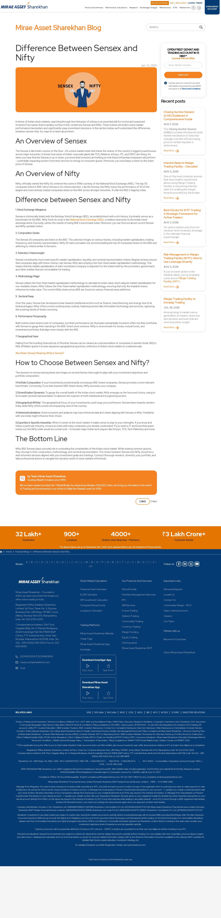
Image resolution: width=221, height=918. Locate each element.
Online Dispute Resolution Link (39, 731)
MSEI (122, 712)
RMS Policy (118, 721)
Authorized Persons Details (103, 731)
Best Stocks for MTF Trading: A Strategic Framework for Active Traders (182, 213)
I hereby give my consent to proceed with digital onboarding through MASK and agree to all (185, 86)
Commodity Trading (132, 621)
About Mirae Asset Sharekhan (179, 652)
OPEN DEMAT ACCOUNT (212, 7)
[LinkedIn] (184, 564)
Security (128, 721)
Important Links (172, 580)
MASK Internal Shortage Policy (67, 740)
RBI (148, 712)
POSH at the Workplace (55, 737)
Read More (169, 150)
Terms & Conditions (56, 721)
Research (133, 7)
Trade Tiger (86, 638)
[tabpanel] (183, 131)
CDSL (131, 712)
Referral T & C (73, 721)
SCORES (175, 712)
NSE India (112, 712)
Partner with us (172, 631)
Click (90, 859)
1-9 (90, 566)
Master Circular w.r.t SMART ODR (175, 740)
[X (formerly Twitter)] (191, 564)
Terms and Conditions (191, 89)
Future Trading (130, 610)
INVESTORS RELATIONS (193, 712)
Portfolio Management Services (139, 594)
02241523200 (27, 656)
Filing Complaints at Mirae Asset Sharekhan (161, 731)
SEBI (89, 712)
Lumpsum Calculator (91, 610)
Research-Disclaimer (143, 721)
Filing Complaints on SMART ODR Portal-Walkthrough (133, 740)
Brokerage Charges (148, 7)
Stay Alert (59, 724)
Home (9, 551)
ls (89, 731)
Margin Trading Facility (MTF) (180, 280)
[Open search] (193, 7)
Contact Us (170, 599)
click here (166, 834)
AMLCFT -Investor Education (42, 728)
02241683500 (45, 656)
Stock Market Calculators (93, 580)
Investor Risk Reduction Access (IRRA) (61, 734)
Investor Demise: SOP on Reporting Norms (99, 734)
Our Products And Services (137, 580)
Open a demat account (176, 610)
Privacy (19, 721)
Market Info (185, 7)
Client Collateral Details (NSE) (30, 737)
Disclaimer (185, 721)
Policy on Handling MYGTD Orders (113, 737)
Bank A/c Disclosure (146, 728)
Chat (22, 668)
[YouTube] (197, 564)
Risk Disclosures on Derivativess (171, 728)
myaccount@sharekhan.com (35, 662)
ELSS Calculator (88, 594)
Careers (168, 616)
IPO (124, 599)
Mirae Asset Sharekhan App (95, 644)
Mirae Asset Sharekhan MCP (137, 648)
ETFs (175, 7)
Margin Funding (130, 632)
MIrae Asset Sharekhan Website (97, 633)
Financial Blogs (22, 551)
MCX (155, 712)
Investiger (85, 649)
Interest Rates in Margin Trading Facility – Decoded (181, 164)
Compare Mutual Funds (92, 605)
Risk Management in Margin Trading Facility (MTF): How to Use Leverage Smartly (183, 258)
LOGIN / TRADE (195, 3)
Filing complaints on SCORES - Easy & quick (113, 724)
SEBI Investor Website (131, 734)
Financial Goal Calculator (93, 589)
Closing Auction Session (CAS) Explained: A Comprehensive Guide (179, 115)
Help (172, 3)
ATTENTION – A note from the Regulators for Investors (159, 724)
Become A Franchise (160, 3)
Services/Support (173, 589)
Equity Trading (129, 637)
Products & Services (94, 7)
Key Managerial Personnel (129, 731)
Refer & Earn (181, 3)
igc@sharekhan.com (173, 777)
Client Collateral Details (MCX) (82, 737)
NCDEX (164, 712)
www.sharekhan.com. (136, 845)
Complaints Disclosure (126, 728)
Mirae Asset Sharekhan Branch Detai (71, 731)
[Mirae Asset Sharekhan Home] (39, 580)
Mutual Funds (129, 589)
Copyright (158, 721)
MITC (132, 737)
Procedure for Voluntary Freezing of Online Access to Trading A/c (172, 734)
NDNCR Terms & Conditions (79, 724)
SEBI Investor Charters (67, 728)
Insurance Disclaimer (146, 737)
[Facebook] (178, 564)
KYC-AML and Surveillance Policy (96, 721)
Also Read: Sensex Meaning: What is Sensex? (40, 353)
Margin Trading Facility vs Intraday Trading (180, 300)
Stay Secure (48, 724)
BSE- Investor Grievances (91, 728)
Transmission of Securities (95, 740)
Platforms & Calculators (116, 7)
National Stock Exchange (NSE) (87, 219)
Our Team (169, 621)
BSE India (99, 712)
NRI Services (165, 7)
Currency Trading (131, 626)
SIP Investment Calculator (94, 599)
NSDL (140, 712)
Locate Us (169, 594)
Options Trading (130, 616)
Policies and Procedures (35, 721)
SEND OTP (183, 75)
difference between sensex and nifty (51, 551)
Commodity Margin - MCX (177, 605)
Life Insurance (129, 642)
